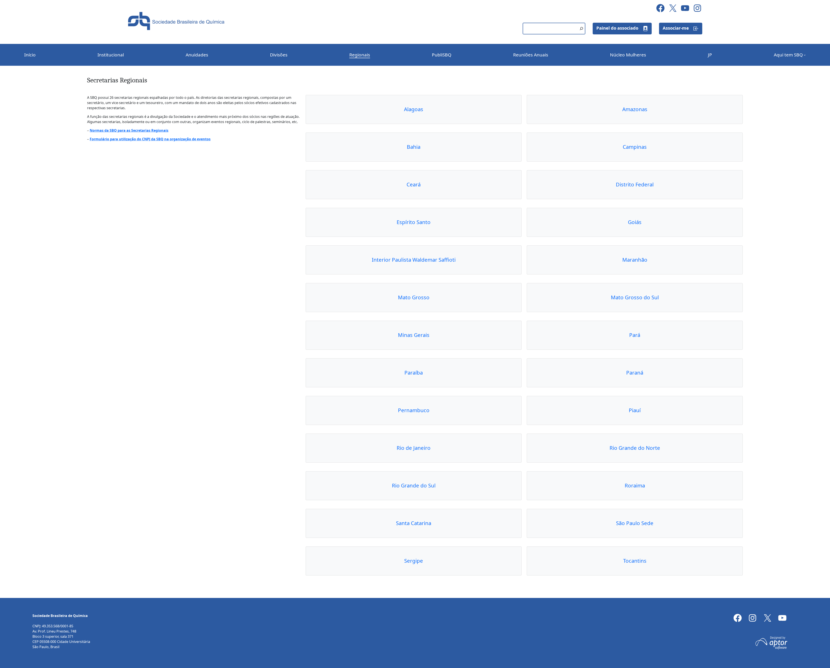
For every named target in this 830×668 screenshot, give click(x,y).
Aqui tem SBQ (788, 55)
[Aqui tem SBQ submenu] (805, 55)
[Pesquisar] (581, 28)
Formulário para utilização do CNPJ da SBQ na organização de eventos (150, 139)
